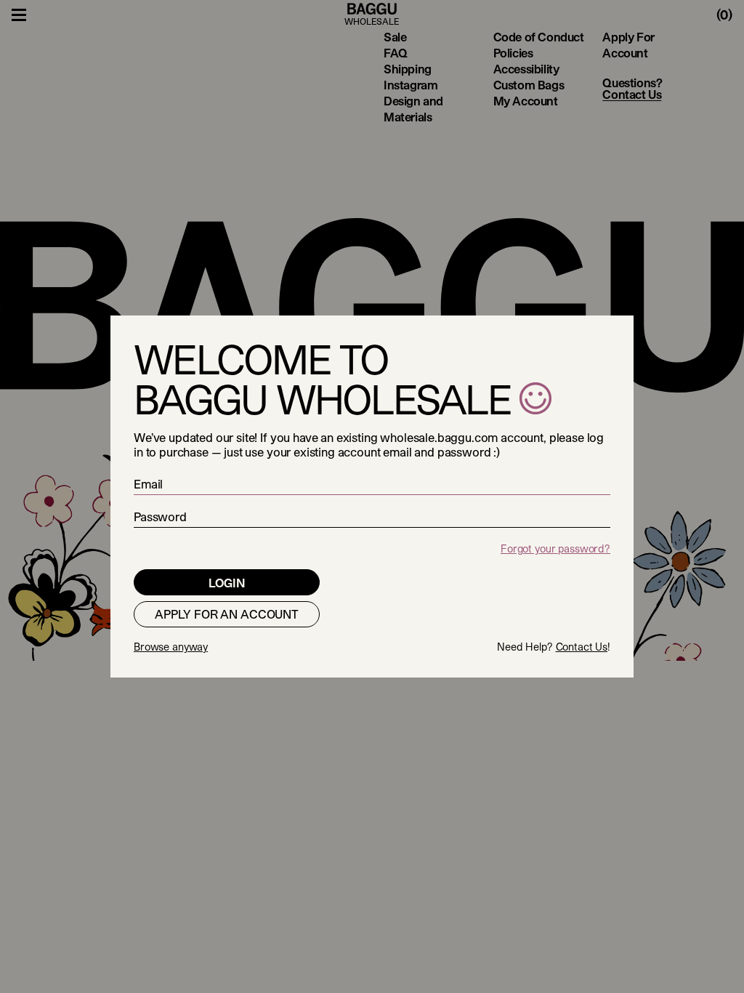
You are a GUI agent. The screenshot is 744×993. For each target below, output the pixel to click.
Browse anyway (171, 646)
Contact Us (582, 646)
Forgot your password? (555, 548)
